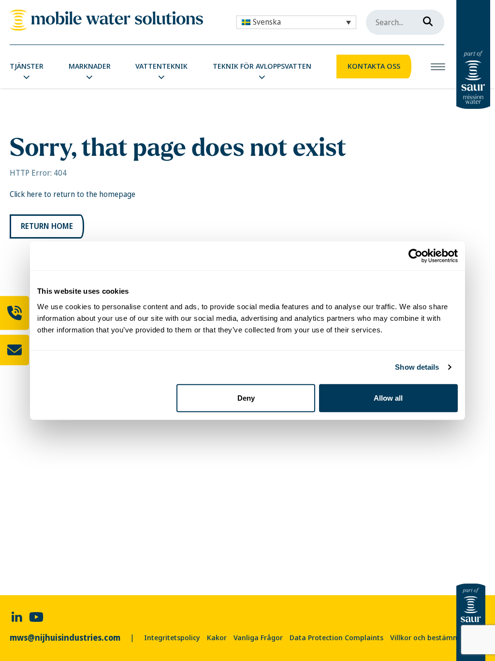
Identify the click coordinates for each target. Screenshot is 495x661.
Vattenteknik (161, 66)
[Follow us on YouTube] (36, 616)
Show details (417, 367)
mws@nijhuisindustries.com (65, 638)
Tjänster (27, 66)
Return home (47, 226)
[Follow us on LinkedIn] (17, 616)
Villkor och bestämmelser (433, 637)
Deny (246, 397)
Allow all (388, 397)
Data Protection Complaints (336, 637)
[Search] (425, 19)
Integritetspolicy (172, 637)
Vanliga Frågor (258, 637)
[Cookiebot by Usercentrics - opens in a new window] (415, 256)
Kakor (217, 637)
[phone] (14, 313)
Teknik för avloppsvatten (262, 66)
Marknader (90, 66)
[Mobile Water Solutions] (106, 20)
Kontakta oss (374, 66)
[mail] (14, 350)
